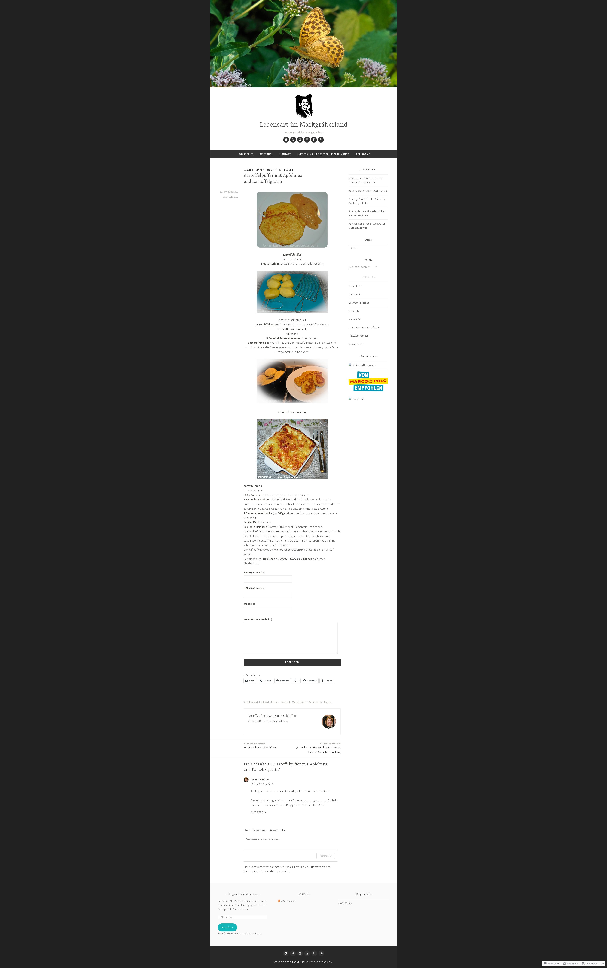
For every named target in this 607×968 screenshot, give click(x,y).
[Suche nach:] (368, 248)
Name (254, 572)
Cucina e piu (355, 294)
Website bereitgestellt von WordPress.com (303, 962)
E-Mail (254, 588)
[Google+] (300, 139)
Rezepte (289, 169)
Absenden (292, 662)
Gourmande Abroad (359, 302)
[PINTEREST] (314, 953)
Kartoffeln (286, 702)
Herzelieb (354, 310)
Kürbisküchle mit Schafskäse (260, 745)
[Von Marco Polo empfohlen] (368, 390)
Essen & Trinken (254, 169)
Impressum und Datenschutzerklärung (323, 154)
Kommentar (258, 619)
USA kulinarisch (356, 344)
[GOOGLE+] (300, 953)
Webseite (249, 604)
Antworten (257, 812)
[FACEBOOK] (285, 953)
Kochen (327, 702)
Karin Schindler (230, 197)
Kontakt (285, 154)
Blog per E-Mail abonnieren (243, 894)
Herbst (278, 169)
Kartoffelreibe (316, 702)
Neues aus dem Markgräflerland (365, 327)
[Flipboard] (320, 139)
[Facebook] (286, 139)
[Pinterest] (314, 139)
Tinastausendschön (358, 335)
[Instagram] (307, 139)
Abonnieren (227, 927)
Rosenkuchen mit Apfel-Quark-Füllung (368, 190)
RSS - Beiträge (287, 900)
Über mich (266, 154)
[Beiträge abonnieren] (279, 900)
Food (269, 169)
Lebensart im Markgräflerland (303, 125)
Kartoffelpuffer (300, 702)
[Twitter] (293, 139)
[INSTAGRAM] (307, 953)
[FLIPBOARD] (321, 953)
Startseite (246, 154)
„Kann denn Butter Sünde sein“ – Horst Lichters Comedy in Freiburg (318, 748)
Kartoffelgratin (272, 702)
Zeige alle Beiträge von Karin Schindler (268, 720)
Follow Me (363, 154)
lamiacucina (355, 319)
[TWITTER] (292, 953)
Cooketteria (355, 286)
